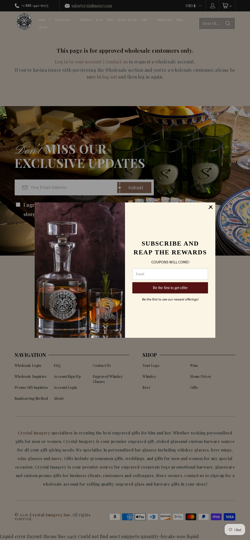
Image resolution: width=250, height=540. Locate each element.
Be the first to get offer (170, 288)
